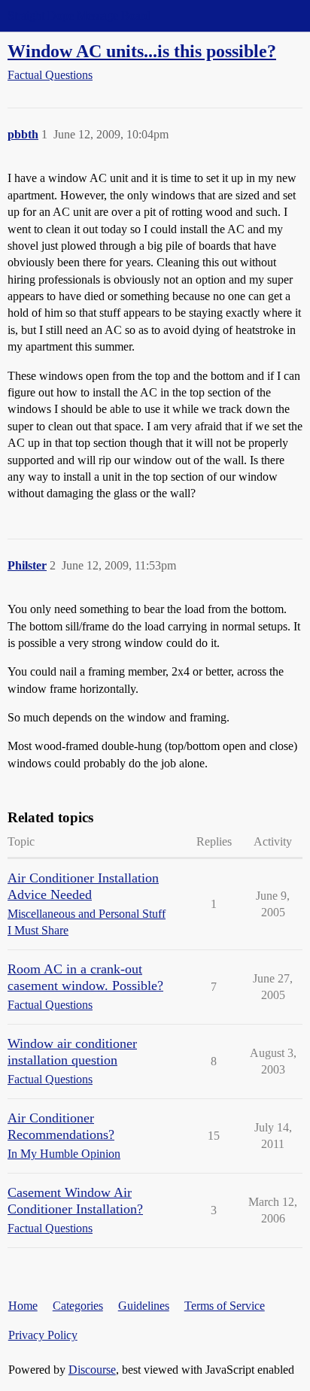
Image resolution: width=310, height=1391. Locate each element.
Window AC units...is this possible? (142, 51)
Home (23, 1305)
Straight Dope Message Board (79, 15)
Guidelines (143, 1305)
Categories (78, 1305)
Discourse (92, 1369)
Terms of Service (224, 1305)
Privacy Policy (43, 1335)
